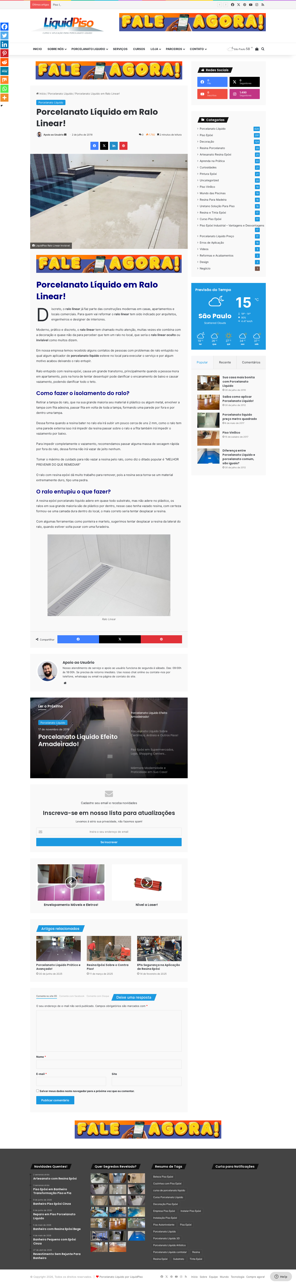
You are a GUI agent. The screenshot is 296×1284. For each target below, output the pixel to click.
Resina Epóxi (160, 1258)
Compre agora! (255, 1276)
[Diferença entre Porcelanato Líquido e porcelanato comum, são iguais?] (208, 456)
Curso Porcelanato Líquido (168, 1197)
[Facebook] (4, 27)
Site (114, 1073)
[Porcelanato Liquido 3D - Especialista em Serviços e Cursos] (67, 26)
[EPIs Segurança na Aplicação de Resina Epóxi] (159, 948)
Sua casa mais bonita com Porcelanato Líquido (239, 381)
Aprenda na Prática (212, 161)
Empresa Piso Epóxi (164, 1210)
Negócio (205, 268)
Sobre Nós (56, 49)
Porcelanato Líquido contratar (170, 1252)
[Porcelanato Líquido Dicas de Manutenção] (117, 1212)
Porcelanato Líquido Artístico (169, 1245)
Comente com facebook (71, 996)
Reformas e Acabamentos (216, 255)
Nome (41, 1056)
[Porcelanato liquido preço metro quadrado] (208, 420)
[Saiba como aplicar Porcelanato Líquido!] (208, 402)
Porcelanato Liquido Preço (217, 236)
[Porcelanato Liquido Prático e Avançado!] (58, 948)
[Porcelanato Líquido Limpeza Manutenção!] (99, 1212)
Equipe (213, 1276)
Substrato (178, 1258)
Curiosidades (208, 167)
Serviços (120, 49)
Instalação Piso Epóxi (165, 1217)
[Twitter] (4, 35)
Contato (197, 49)
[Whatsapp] (4, 89)
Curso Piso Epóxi (210, 219)
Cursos (139, 49)
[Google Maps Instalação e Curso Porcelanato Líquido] (136, 1223)
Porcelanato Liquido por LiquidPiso (121, 1276)
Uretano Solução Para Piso (217, 206)
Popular (202, 362)
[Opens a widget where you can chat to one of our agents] (281, 1277)
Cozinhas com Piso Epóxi (167, 1183)
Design (204, 262)
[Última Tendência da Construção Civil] (99, 1223)
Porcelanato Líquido (60, 93)
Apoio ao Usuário (53, 134)
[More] (4, 98)
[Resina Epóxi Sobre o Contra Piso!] (109, 948)
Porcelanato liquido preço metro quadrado (240, 417)
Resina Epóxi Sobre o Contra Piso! (107, 967)
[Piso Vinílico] (208, 438)
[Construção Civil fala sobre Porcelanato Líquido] (99, 1236)
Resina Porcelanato (212, 148)
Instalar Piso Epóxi (191, 1210)
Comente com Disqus (98, 996)
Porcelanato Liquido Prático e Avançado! (58, 967)
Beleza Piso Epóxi (163, 1176)
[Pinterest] (4, 53)
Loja (154, 49)
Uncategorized (209, 180)
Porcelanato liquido (88, 49)
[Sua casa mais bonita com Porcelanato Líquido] (208, 382)
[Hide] (1, 105)
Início (42, 93)
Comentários (251, 362)
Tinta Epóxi (196, 1258)
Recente (225, 362)
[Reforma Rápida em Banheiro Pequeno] (117, 1200)
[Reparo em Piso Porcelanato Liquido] (136, 1178)
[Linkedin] (4, 44)
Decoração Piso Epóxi (165, 1204)
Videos (204, 249)
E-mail (41, 1073)
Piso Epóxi (206, 135)
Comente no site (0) (46, 996)
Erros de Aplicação (212, 242)
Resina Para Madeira (213, 199)
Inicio (37, 49)
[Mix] (4, 80)
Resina (196, 1252)
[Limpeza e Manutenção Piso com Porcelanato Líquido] (136, 1212)
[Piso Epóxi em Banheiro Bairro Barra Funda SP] (136, 1200)
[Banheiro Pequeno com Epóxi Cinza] (117, 1189)
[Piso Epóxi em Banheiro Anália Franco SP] (99, 1200)
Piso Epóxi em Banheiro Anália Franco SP (78, 4)
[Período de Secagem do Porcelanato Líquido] (117, 1247)
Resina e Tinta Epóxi (213, 212)
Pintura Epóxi (208, 173)
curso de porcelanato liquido (169, 1190)
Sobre (203, 1276)
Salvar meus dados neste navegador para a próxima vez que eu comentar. (87, 1091)
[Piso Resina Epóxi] (117, 1236)
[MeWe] (4, 71)
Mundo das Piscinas (213, 193)
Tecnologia (237, 1276)
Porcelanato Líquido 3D (166, 1238)
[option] (109, 738)
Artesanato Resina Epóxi (215, 154)
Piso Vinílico (207, 186)
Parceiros (174, 49)
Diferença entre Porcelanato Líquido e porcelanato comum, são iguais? (239, 457)
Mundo (224, 1276)
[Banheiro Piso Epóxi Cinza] (117, 1178)
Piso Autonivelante (163, 1224)
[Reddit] (4, 62)
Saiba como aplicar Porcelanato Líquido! (238, 399)
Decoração (207, 141)
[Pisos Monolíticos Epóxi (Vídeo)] (99, 1247)
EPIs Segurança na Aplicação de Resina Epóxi (158, 967)
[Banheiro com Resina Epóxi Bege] (99, 1189)
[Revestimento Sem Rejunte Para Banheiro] (136, 1189)
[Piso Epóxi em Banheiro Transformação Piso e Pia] (99, 1178)
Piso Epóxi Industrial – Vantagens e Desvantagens (232, 225)
